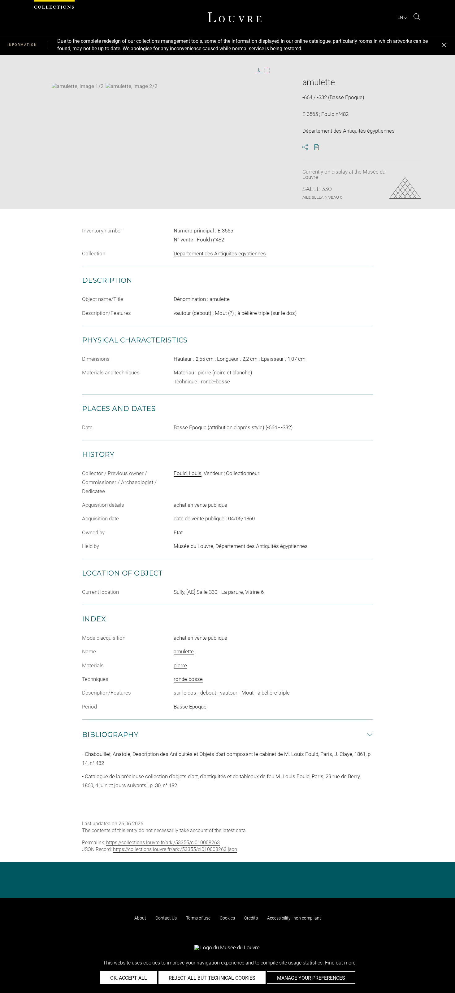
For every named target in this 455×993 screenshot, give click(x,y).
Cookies (227, 918)
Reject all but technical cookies (212, 978)
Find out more (340, 963)
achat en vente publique (200, 638)
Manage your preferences (311, 978)
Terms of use (198, 918)
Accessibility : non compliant (294, 918)
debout (208, 693)
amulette (184, 651)
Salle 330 (317, 189)
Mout (247, 693)
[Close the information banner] (444, 45)
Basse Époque (190, 707)
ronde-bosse (188, 679)
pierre (180, 665)
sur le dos (185, 693)
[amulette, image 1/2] (78, 86)
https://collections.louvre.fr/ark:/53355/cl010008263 (163, 842)
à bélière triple (274, 693)
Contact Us (166, 918)
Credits (251, 918)
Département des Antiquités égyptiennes (220, 253)
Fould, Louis (188, 473)
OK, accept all (128, 978)
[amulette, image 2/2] (131, 86)
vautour (228, 693)
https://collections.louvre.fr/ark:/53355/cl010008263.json (175, 849)
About (140, 918)
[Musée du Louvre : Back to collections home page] (235, 17)
